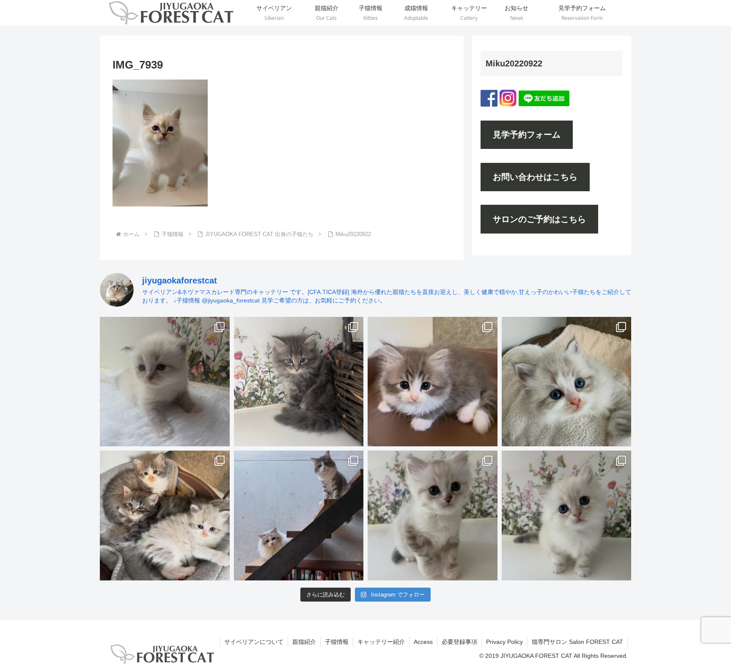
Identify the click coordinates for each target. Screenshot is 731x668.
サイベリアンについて (253, 641)
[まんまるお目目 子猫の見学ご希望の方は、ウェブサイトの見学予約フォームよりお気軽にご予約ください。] (567, 382)
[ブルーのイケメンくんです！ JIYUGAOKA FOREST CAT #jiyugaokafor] (299, 382)
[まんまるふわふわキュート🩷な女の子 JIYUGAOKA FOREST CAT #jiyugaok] (567, 515)
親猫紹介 (304, 641)
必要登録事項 (459, 641)
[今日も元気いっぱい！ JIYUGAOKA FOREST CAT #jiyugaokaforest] (432, 382)
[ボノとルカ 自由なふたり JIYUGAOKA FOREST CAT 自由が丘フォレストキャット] (299, 515)
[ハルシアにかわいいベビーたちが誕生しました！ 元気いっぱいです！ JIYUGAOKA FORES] (165, 382)
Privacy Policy (504, 641)
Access (423, 641)
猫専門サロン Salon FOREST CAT (577, 641)
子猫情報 (337, 641)
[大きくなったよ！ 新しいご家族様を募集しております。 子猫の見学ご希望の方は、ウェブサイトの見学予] (165, 515)
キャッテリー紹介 (381, 641)
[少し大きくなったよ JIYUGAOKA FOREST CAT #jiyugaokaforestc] (432, 515)
